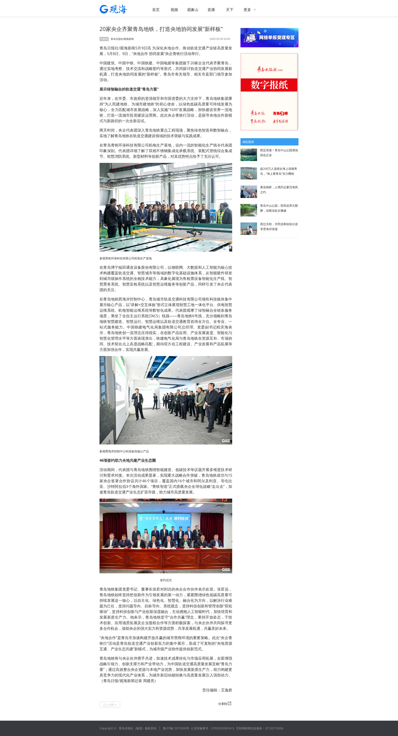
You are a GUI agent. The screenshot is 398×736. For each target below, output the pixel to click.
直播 (211, 9)
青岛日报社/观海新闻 (122, 39)
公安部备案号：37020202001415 (212, 728)
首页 (156, 9)
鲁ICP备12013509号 (176, 728)
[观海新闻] (119, 9)
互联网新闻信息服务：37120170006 (259, 728)
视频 (174, 9)
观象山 (192, 9)
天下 (229, 9)
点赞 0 (112, 705)
